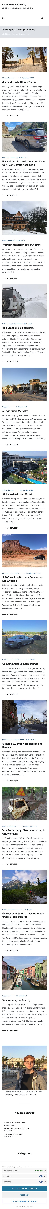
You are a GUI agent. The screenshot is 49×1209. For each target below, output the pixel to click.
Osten (4, 240)
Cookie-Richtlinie (20, 1206)
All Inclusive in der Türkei (17, 494)
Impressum (30, 1206)
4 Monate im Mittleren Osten (19, 82)
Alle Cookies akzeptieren (24, 1189)
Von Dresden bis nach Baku (18, 327)
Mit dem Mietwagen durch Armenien (17, 1128)
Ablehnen (24, 1195)
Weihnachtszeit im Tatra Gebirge (21, 244)
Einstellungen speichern (24, 1201)
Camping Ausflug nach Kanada (20, 663)
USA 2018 (15, 573)
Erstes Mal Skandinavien (13, 1134)
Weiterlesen (12, 116)
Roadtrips (5, 157)
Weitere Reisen (7, 78)
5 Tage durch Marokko (15, 411)
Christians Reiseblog (14, 4)
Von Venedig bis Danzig (16, 1000)
